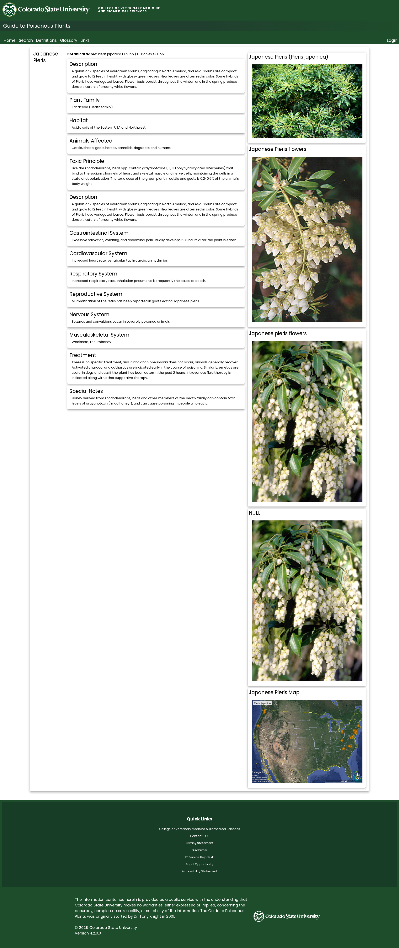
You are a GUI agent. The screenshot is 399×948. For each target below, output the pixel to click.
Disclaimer (199, 850)
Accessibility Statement (199, 871)
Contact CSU (199, 836)
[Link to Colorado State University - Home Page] (48, 9)
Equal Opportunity (199, 864)
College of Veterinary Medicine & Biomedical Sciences (199, 829)
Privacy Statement (199, 843)
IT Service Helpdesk (199, 857)
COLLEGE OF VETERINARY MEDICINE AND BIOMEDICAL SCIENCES (129, 9)
